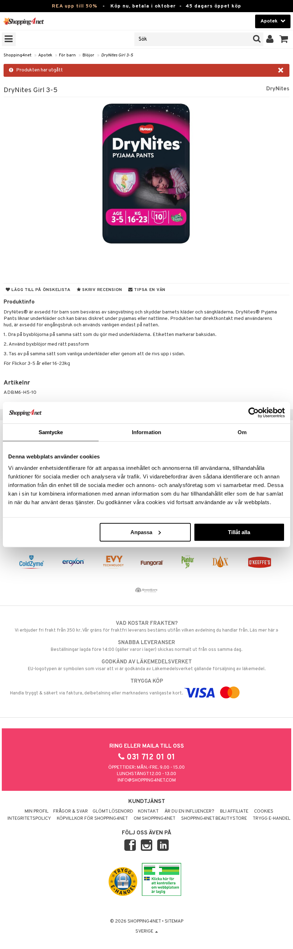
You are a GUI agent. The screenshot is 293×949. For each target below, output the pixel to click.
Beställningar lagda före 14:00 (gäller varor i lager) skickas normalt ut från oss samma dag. (146, 646)
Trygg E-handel (271, 819)
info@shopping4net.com (147, 780)
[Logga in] (270, 39)
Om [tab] (242, 432)
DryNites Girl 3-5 (117, 55)
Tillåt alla (239, 532)
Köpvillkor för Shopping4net (92, 819)
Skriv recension (101, 290)
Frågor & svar (70, 811)
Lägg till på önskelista (40, 290)
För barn (67, 55)
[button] (284, 39)
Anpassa (141, 532)
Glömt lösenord (113, 811)
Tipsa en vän (149, 290)
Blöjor (88, 55)
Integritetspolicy (29, 819)
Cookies (263, 811)
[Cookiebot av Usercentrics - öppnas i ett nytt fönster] (253, 412)
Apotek (45, 55)
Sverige (144, 931)
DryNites (277, 88)
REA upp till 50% (74, 6)
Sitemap (174, 921)
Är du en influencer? (189, 811)
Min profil (37, 811)
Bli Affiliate (234, 811)
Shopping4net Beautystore (214, 819)
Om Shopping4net (154, 819)
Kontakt (148, 811)
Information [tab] (146, 432)
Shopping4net (17, 55)
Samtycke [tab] (51, 432)
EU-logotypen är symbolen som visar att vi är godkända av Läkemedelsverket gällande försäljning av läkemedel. (146, 665)
